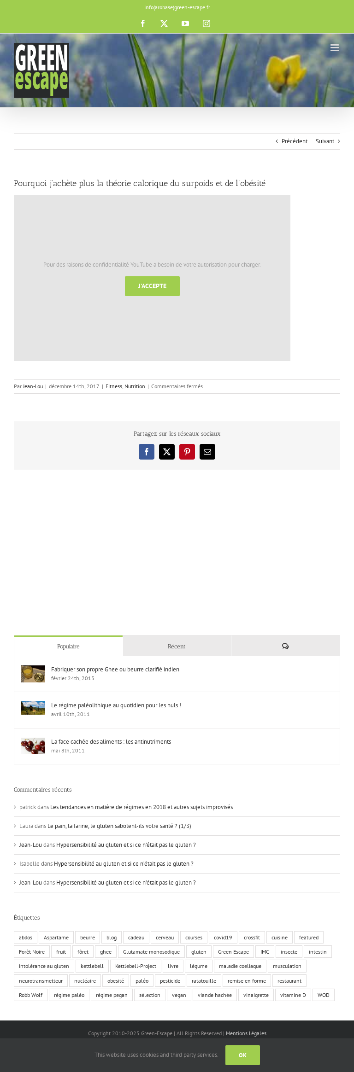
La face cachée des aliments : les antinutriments (111, 742)
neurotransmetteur (41, 980)
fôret (82, 951)
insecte (289, 951)
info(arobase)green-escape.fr (177, 7)
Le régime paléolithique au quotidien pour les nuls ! (116, 705)
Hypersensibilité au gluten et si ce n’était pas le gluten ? (126, 845)
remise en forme (247, 980)
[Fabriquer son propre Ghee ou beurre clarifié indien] (33, 670)
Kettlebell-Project (135, 965)
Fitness (114, 386)
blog (111, 937)
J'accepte (152, 286)
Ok (243, 1055)
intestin (318, 951)
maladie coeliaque (240, 965)
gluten (198, 951)
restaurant (289, 980)
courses (193, 937)
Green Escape (233, 951)
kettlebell (92, 965)
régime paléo (69, 994)
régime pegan (112, 994)
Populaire (68, 646)
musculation (287, 965)
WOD (324, 994)
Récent (177, 646)
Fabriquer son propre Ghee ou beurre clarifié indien (115, 669)
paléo (142, 980)
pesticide (170, 980)
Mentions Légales (246, 1033)
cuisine (279, 937)
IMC (264, 951)
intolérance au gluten (44, 965)
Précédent (294, 141)
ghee (106, 951)
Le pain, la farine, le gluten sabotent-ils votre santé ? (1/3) (119, 826)
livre (173, 965)
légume (198, 965)
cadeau (136, 937)
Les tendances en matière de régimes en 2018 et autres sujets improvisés (141, 807)
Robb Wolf (30, 994)
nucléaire (85, 980)
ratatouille (204, 980)
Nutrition (134, 386)
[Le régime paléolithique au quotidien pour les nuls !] (33, 706)
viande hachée (215, 994)
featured (309, 937)
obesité (115, 980)
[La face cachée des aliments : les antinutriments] (33, 742)
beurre (87, 937)
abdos (25, 937)
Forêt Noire (32, 951)
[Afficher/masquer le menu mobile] (335, 47)
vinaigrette (256, 994)
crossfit (252, 937)
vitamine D (293, 994)
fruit (61, 951)
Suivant (325, 141)
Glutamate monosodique (151, 951)
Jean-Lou (33, 386)
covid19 (223, 937)
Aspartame (56, 937)
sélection (149, 994)
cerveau (165, 937)
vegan (179, 994)
